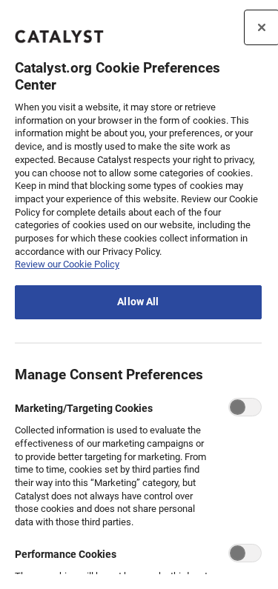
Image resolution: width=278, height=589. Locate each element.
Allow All (138, 302)
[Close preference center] (261, 27)
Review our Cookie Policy (67, 264)
